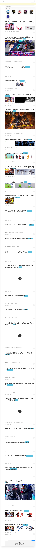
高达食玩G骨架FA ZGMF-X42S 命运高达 (15, 67)
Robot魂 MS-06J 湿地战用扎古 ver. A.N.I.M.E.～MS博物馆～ (19, 368)
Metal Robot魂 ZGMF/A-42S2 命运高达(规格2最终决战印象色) (19, 384)
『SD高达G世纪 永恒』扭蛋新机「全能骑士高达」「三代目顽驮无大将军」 (19, 323)
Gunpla (30, 139)
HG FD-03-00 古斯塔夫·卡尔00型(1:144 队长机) (16, 139)
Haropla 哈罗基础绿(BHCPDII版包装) (14, 182)
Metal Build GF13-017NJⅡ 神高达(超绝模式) (16, 428)
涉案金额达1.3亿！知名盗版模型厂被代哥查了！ (17, 224)
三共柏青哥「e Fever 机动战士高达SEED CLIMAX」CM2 (19, 481)
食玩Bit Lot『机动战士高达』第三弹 (14, 153)
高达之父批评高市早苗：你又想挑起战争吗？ (16, 211)
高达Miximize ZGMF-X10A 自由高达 (14, 524)
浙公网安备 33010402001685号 (20, 544)
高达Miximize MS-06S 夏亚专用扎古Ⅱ (14, 511)
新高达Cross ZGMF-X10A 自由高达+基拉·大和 (16, 238)
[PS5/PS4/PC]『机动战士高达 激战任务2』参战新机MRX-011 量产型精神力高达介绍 (19, 266)
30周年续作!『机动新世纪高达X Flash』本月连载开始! (18, 94)
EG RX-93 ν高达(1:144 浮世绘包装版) (14, 309)
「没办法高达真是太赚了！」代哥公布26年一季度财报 (18, 353)
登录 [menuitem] (32, 1)
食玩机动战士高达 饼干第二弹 (12, 80)
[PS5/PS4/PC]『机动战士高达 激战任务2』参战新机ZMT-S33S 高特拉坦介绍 (19, 399)
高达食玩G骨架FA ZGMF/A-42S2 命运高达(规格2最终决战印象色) (19, 22)
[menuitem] (3, 1)
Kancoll (27, 442)
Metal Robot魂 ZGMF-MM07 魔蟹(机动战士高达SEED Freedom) (18, 468)
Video (24, 38)
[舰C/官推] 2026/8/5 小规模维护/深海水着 (15, 442)
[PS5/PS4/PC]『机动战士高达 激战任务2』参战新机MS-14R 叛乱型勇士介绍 (19, 110)
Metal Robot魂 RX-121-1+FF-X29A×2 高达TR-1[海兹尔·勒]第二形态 (19, 167)
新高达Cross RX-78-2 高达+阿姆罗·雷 (14, 295)
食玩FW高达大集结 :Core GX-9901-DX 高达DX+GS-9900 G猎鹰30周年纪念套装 (19, 196)
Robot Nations (13, 168)
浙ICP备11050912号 (22, 543)
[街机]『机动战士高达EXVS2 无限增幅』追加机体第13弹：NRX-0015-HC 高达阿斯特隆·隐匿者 (19, 37)
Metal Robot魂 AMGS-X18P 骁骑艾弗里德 (15, 456)
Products (11, 23)
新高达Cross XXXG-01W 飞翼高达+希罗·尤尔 (16, 252)
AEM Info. (7, 96)
